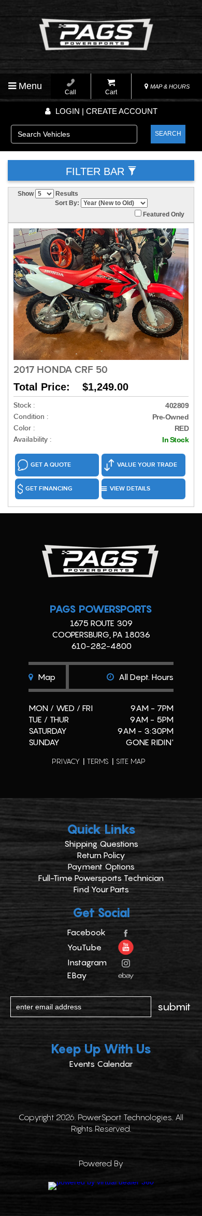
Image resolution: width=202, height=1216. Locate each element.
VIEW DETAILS (130, 489)
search (168, 133)
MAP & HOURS (169, 86)
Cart (111, 92)
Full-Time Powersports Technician (101, 878)
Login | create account (105, 111)
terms (98, 761)
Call (70, 92)
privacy (66, 761)
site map (131, 761)
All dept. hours (145, 677)
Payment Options (101, 866)
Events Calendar (101, 1064)
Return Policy (101, 855)
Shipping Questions (101, 843)
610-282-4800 (101, 646)
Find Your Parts (101, 889)
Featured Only (162, 214)
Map (45, 677)
